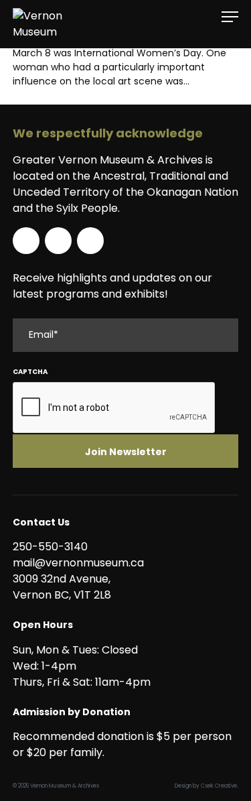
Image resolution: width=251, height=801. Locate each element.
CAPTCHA (30, 372)
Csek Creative (219, 786)
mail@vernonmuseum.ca (78, 562)
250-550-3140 (50, 546)
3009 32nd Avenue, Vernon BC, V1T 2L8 (64, 587)
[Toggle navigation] (230, 17)
